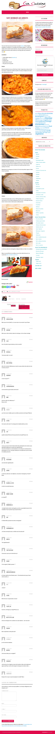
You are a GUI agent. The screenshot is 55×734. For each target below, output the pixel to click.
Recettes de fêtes (40, 217)
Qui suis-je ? (38, 265)
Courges (41, 120)
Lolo (7, 341)
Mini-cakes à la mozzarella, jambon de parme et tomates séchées (24, 307)
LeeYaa (7, 421)
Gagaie (7, 561)
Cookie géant (13, 305)
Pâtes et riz (38, 166)
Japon (44, 122)
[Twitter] (10, 286)
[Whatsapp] (5, 286)
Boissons (38, 186)
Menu (27, 12)
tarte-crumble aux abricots (12, 254)
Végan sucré (38, 263)
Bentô (37, 158)
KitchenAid (18, 291)
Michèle (8, 650)
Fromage (48, 121)
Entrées (37, 156)
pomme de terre (43, 129)
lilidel (7, 595)
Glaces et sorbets (39, 208)
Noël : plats (38, 243)
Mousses (37, 126)
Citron (37, 120)
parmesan (41, 127)
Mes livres (38, 268)
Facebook (23, 299)
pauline (8, 628)
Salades (37, 174)
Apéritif (37, 154)
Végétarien (38, 178)
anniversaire (13, 291)
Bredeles (45, 116)
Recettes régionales (41, 247)
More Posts (11, 299)
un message (43, 84)
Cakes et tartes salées (40, 162)
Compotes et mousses (41, 192)
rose (40, 131)
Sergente (8, 661)
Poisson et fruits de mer (41, 170)
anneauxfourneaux (10, 572)
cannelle (48, 116)
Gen (7, 517)
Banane (46, 115)
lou (7, 431)
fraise (36, 121)
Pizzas (37, 168)
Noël (50, 126)
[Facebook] (7, 286)
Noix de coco (46, 126)
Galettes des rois (39, 227)
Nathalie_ (8, 352)
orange (37, 127)
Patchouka (8, 459)
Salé (36, 152)
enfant (50, 120)
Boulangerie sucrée (40, 188)
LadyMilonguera (10, 386)
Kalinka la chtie (10, 483)
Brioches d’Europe (40, 251)
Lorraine (37, 255)
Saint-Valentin (39, 229)
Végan (37, 259)
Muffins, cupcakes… (40, 212)
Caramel (37, 118)
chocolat (48, 118)
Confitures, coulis (39, 194)
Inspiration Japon (39, 257)
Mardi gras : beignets (40, 231)
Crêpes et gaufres (40, 198)
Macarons (38, 210)
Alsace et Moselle (39, 253)
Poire (44, 127)
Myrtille (42, 126)
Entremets (38, 202)
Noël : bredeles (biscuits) (41, 237)
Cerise (43, 118)
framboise (42, 121)
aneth (7, 442)
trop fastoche (9, 550)
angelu (8, 539)
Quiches (37, 172)
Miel (45, 124)
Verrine (37, 132)
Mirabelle (47, 124)
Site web (4, 715)
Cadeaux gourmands (40, 220)
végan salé (41, 132)
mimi (7, 397)
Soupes (37, 176)
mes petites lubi (10, 617)
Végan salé (38, 261)
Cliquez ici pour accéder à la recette (42, 27)
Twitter (18, 299)
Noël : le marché (39, 245)
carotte (40, 118)
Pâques (37, 233)
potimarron (49, 129)
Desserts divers (39, 200)
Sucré (37, 182)
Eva (16, 19)
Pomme (37, 129)
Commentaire (5, 690)
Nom (3, 703)
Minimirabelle (9, 505)
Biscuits (37, 184)
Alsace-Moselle (42, 113)
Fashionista (44, 732)
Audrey (22, 45)
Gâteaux (38, 206)
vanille (48, 131)
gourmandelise (9, 528)
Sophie (7, 470)
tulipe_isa (8, 606)
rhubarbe (37, 131)
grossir (8, 330)
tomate (44, 131)
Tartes (4, 291)
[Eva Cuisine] (27, 5)
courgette (45, 120)
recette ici (14, 57)
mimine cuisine (9, 494)
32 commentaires (22, 19)
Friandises (38, 204)
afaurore (8, 375)
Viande (37, 180)
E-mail (4, 709)
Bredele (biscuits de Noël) (41, 249)
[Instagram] (12, 286)
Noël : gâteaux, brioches (41, 241)
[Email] (3, 286)
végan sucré (47, 132)
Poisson (47, 127)
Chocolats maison (40, 223)
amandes (50, 113)
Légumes (38, 164)
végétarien (39, 134)
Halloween (40, 123)
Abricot (9, 291)
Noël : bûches (39, 239)
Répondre (31, 317)
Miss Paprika (9, 363)
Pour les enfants (39, 218)
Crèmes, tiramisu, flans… (41, 196)
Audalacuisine (9, 319)
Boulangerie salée (40, 160)
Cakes (37, 190)
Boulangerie (39, 116)
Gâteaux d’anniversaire (41, 225)
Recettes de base (40, 149)
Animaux (36, 115)
